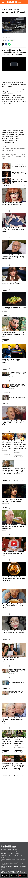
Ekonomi (3, 855)
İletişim (12, 851)
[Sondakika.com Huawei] (23, 875)
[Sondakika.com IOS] (5, 875)
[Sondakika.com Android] (14, 875)
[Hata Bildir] (22, 872)
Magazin (16, 855)
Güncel (11, 853)
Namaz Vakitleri (12, 857)
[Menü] (3, 2)
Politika (3, 857)
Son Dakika (4, 853)
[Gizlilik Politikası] (14, 870)
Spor (9, 855)
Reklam (8, 851)
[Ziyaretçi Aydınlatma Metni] (13, 872)
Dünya (17, 853)
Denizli (4, 94)
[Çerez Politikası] (10, 871)
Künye (16, 851)
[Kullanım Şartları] (5, 870)
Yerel (22, 855)
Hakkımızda (3, 851)
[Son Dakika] (14, 2)
